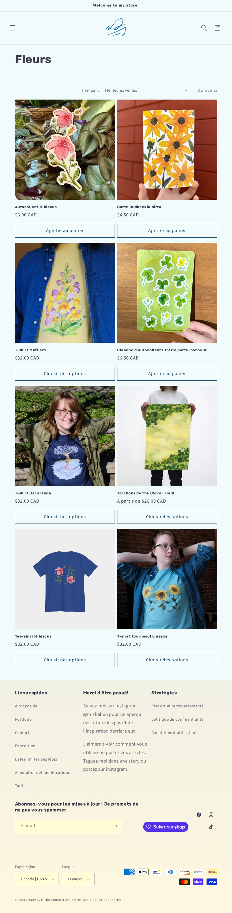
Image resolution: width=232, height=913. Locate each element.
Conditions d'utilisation (174, 733)
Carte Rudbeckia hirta (139, 207)
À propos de (26, 706)
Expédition (25, 746)
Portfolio (23, 719)
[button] (12, 28)
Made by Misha (39, 899)
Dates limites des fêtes (36, 759)
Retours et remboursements (177, 706)
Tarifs (20, 786)
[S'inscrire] (114, 826)
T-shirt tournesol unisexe (142, 636)
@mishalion (95, 714)
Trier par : (90, 90)
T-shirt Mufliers (30, 350)
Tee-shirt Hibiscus (33, 636)
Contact (22, 733)
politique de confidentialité (177, 719)
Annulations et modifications (42, 773)
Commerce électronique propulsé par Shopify (86, 899)
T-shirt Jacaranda (33, 493)
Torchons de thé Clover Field (145, 493)
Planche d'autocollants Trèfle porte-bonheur (162, 350)
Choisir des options (65, 374)
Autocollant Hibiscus (36, 207)
